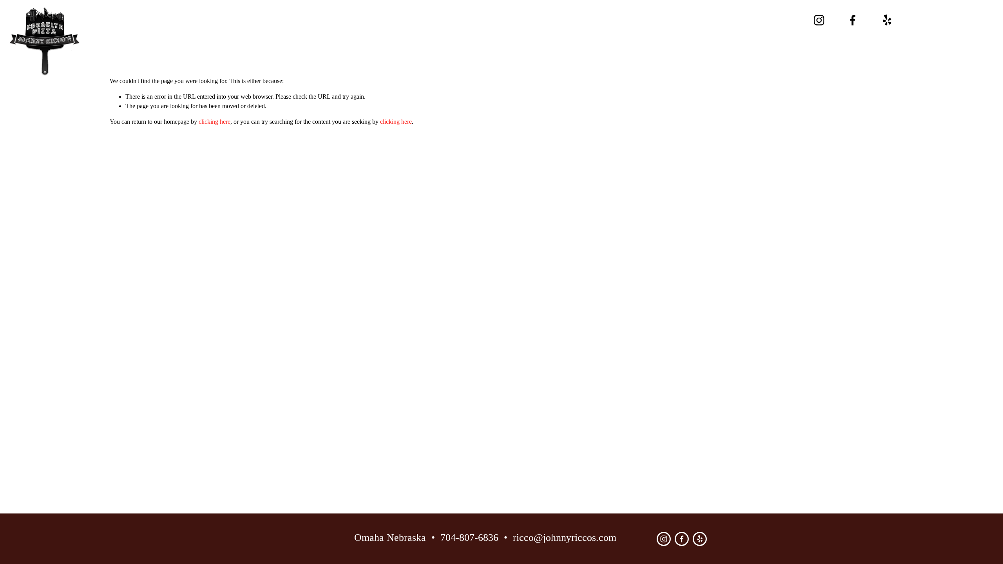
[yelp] (886, 20)
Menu (429, 14)
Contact (588, 14)
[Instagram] (819, 20)
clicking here (214, 121)
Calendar (477, 14)
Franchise (492, 25)
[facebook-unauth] (852, 20)
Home (389, 14)
